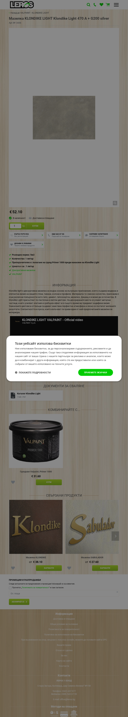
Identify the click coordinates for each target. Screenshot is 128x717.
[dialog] (64, 358)
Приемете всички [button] (95, 372)
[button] (33, 372)
